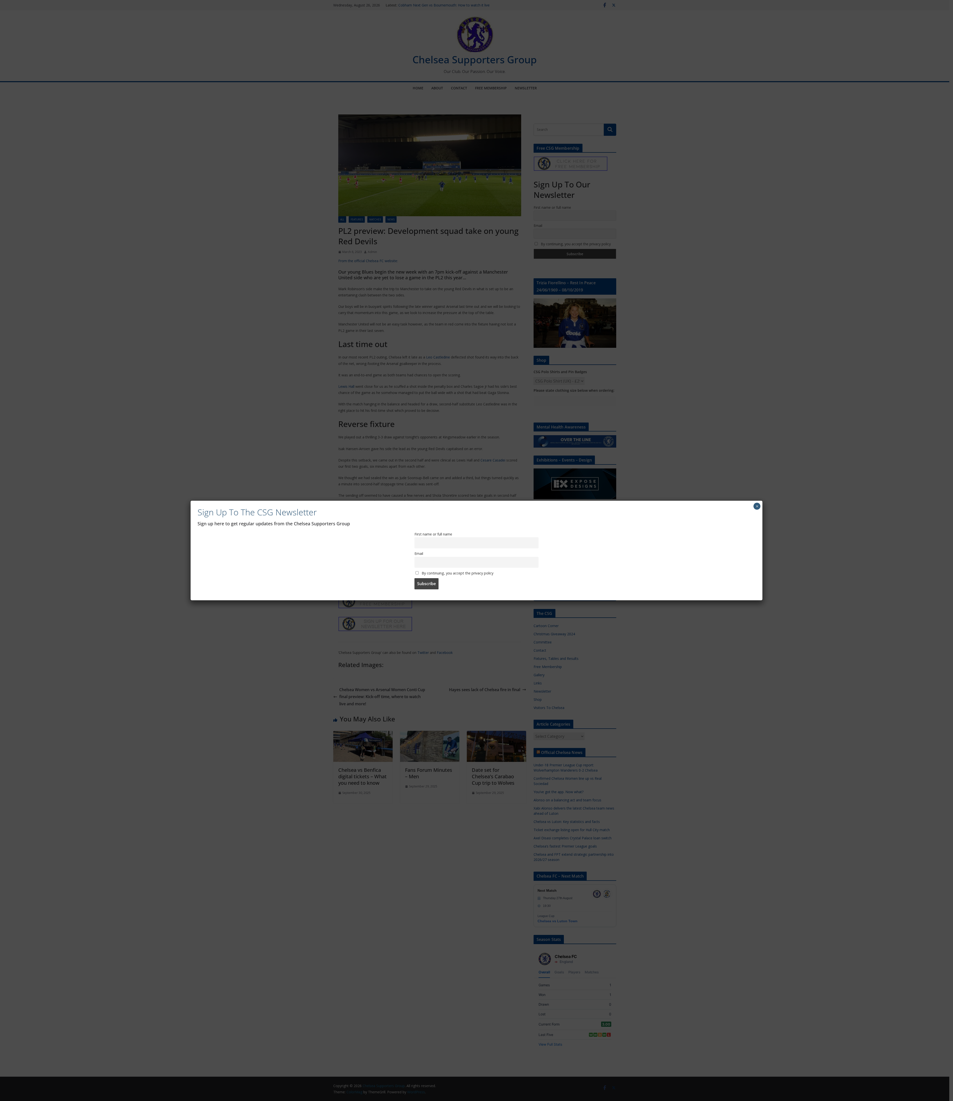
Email (418, 553)
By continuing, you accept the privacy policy (457, 573)
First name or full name (433, 534)
